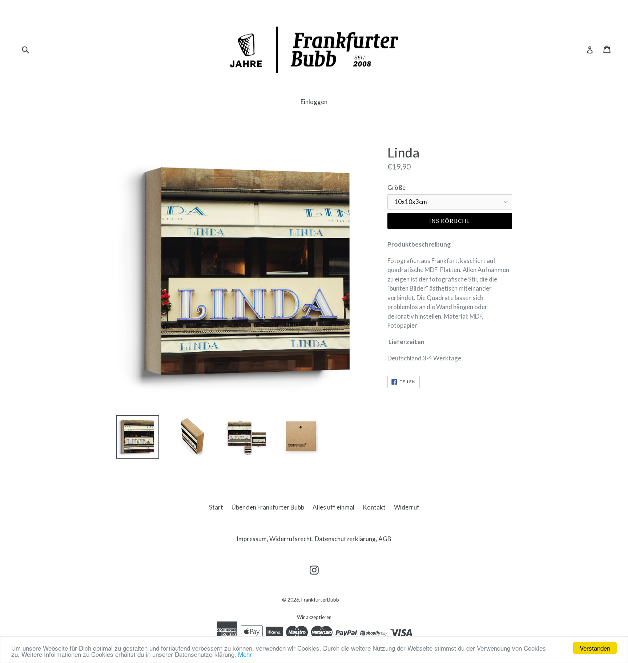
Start (216, 507)
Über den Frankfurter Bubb (268, 507)
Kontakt (374, 507)
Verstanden (595, 647)
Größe (396, 187)
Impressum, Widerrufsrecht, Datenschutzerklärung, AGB (314, 539)
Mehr (245, 654)
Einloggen (314, 101)
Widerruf (406, 507)
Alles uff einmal (333, 507)
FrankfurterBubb (320, 599)
